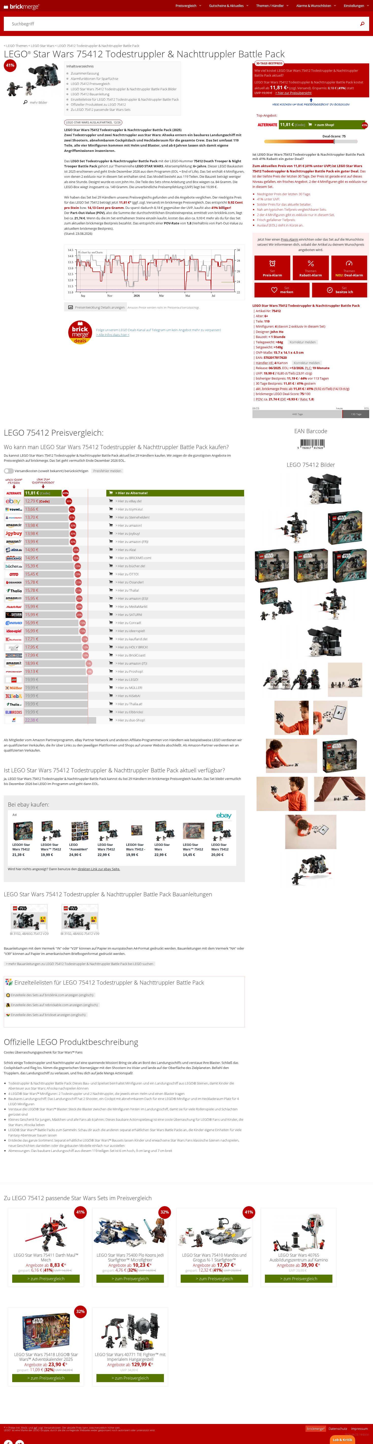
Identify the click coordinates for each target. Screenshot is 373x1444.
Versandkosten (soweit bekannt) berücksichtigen (51, 471)
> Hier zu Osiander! (129, 582)
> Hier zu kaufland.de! (131, 639)
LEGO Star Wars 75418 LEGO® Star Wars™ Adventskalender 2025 (46, 1357)
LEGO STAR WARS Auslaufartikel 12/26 (93, 122)
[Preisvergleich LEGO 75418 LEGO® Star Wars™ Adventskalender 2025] (46, 1332)
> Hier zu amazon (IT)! (131, 663)
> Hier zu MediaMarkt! (131, 606)
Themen (270, 5)
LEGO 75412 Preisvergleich (90, 83)
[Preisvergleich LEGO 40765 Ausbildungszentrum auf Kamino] (299, 1233)
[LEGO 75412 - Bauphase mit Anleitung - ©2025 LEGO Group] (310, 831)
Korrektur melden (303, 342)
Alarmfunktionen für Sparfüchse (94, 78)
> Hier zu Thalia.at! (128, 704)
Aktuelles (226, 5)
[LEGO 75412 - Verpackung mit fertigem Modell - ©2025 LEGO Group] (277, 603)
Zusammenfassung (85, 73)
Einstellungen (354, 5)
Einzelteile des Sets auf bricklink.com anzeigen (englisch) (51, 995)
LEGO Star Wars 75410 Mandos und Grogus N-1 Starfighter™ (214, 1257)
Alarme (313, 5)
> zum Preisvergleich (45, 1278)
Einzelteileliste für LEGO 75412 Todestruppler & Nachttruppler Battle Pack (125, 99)
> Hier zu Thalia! (127, 590)
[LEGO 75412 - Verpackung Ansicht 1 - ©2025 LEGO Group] (345, 527)
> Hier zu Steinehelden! (132, 517)
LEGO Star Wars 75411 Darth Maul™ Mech (46, 1257)
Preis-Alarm (289, 239)
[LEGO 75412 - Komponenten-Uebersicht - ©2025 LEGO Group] (292, 679)
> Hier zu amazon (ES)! (131, 598)
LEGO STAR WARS (149, 166)
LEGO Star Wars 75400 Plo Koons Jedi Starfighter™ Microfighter (130, 1257)
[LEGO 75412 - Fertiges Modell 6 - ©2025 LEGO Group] (292, 755)
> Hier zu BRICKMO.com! (133, 558)
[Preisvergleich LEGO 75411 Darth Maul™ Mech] (46, 1233)
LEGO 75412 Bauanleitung (90, 94)
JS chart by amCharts (90, 252)
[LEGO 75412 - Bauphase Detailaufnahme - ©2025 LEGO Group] (330, 717)
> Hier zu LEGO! (126, 679)
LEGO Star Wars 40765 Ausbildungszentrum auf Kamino (299, 1257)
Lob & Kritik (342, 1439)
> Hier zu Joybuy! (127, 533)
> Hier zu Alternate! (131, 493)
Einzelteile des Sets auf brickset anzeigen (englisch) (48, 1014)
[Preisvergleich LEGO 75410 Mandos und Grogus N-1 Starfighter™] (214, 1232)
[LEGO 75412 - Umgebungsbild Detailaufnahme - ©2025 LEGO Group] (345, 679)
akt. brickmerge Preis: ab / (302, 388)
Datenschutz (338, 1428)
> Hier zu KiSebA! (127, 695)
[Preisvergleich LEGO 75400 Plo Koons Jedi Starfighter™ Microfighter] (130, 1232)
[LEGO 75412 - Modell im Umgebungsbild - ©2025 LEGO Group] (339, 793)
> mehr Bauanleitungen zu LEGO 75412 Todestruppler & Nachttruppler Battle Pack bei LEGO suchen (79, 963)
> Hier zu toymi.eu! (129, 509)
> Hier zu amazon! (128, 525)
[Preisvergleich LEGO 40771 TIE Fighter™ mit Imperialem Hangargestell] (130, 1332)
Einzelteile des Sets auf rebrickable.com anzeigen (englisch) (54, 1005)
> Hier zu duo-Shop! (130, 720)
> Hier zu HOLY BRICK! (131, 647)
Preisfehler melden (107, 471)
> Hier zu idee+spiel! (130, 631)
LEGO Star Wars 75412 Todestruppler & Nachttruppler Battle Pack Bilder (124, 89)
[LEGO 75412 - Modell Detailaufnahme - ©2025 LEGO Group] (292, 717)
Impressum (359, 1428)
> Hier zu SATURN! (128, 614)
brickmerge (316, 1428)
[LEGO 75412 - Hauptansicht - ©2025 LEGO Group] (311, 869)
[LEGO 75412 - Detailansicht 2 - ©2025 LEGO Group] (311, 489)
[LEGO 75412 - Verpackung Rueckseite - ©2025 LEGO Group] (272, 565)
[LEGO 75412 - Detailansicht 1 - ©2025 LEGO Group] (292, 527)
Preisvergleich (186, 5)
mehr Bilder (38, 102)
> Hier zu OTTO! (127, 574)
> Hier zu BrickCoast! (130, 655)
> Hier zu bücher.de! (130, 566)
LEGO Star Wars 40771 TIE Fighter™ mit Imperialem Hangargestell (130, 1357)
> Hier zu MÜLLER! (128, 687)
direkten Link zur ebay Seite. (99, 869)
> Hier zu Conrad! (128, 622)
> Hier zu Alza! (125, 549)
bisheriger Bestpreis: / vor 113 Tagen (292, 378)
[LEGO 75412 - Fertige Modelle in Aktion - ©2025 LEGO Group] (282, 793)
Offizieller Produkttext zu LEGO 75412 (98, 104)
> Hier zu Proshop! (129, 671)
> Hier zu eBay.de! (128, 501)
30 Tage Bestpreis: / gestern (286, 383)
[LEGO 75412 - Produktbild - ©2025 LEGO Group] (311, 565)
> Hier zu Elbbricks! (129, 712)
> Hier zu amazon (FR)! (131, 541)
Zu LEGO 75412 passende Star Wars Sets (100, 109)
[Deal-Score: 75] (311, 141)
